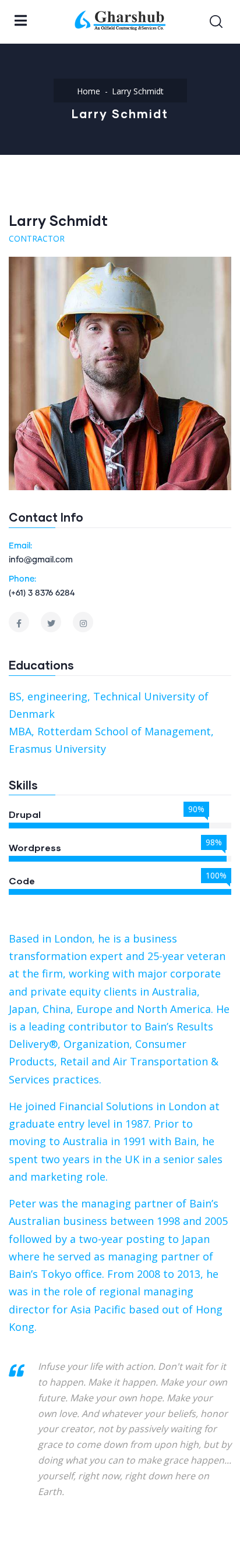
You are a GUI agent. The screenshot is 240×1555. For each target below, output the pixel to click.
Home (88, 91)
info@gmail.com (41, 560)
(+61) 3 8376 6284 (42, 593)
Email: (20, 546)
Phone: (22, 579)
